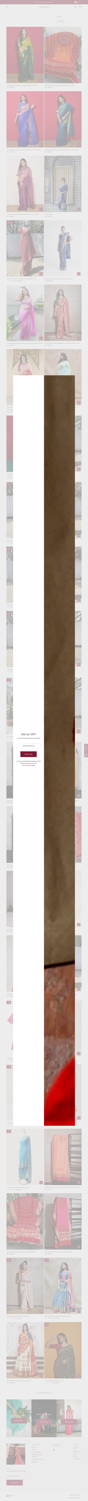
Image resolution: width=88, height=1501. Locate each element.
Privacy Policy (30, 763)
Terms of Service (27, 765)
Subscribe (28, 754)
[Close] (71, 379)
